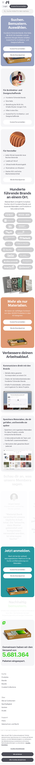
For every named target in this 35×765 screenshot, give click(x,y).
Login (5, 6)
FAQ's (4, 721)
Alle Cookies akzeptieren (17, 759)
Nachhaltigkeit (7, 704)
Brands (4, 680)
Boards (4, 684)
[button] (3, 2)
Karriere (4, 707)
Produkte (5, 677)
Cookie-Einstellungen (17, 748)
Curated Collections (9, 687)
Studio (4, 711)
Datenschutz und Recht (10, 724)
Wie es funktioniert (8, 701)
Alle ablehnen (17, 754)
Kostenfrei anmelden (18, 6)
